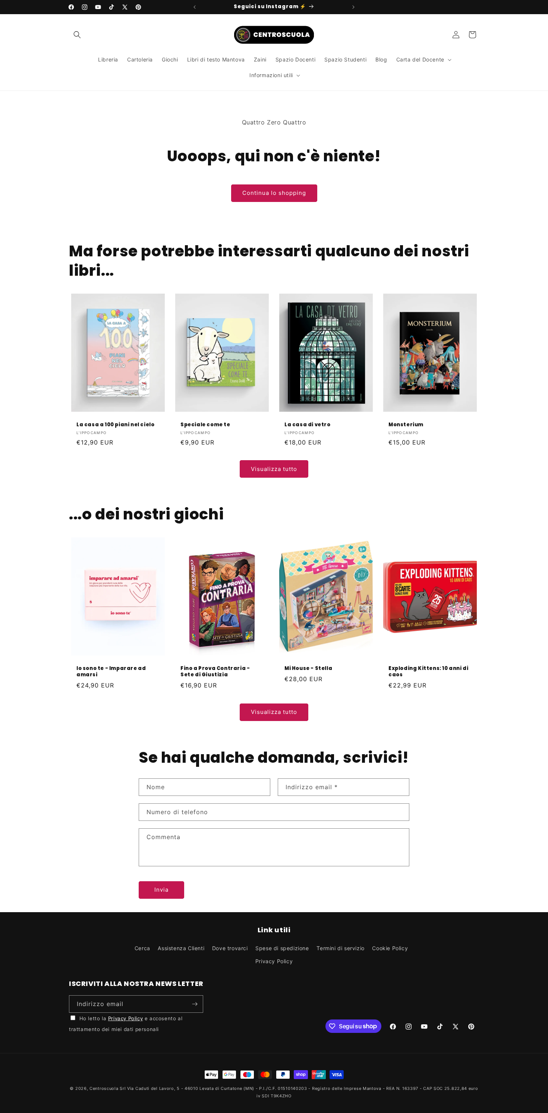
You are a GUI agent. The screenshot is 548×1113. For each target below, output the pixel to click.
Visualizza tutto (274, 468)
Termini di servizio (340, 948)
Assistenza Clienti (181, 948)
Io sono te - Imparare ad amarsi (111, 671)
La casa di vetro (307, 424)
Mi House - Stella (308, 668)
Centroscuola (103, 1088)
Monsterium (405, 424)
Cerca (142, 948)
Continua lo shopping (274, 192)
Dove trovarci (230, 948)
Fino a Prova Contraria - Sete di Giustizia (215, 671)
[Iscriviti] (194, 1004)
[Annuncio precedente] (194, 7)
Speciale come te (205, 424)
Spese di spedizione (282, 948)
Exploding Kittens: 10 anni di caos (428, 671)
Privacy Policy (274, 961)
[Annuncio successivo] (353, 7)
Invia (161, 889)
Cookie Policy (390, 948)
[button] (77, 34)
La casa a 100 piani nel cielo (115, 424)
